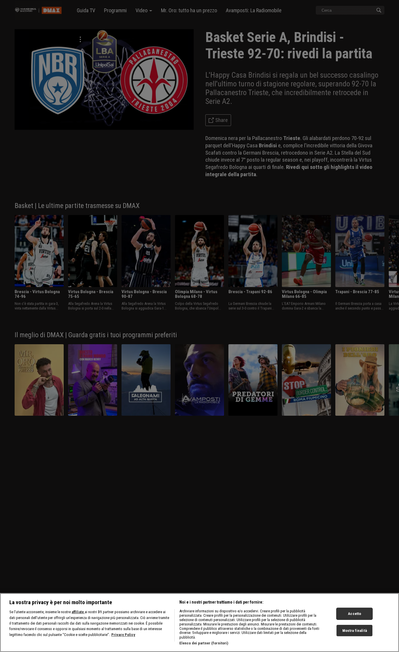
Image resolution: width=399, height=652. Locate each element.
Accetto (354, 613)
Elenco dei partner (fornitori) (203, 643)
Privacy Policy (123, 634)
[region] (199, 622)
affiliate (78, 612)
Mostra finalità (354, 630)
